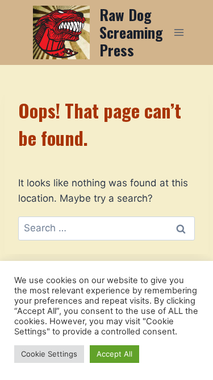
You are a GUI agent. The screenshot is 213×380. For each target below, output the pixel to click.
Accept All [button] (114, 353)
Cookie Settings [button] (49, 353)
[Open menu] (179, 32)
